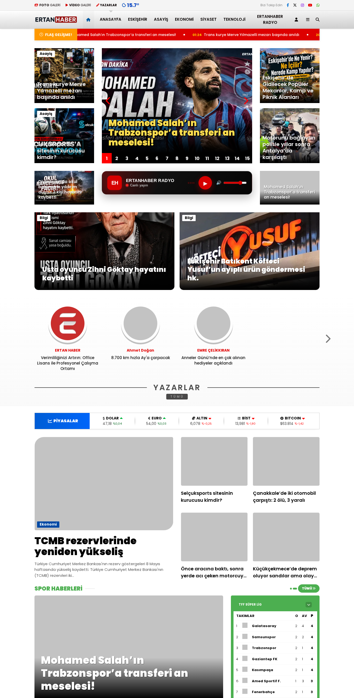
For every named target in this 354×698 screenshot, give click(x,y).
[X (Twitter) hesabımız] (295, 5)
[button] (89, 19)
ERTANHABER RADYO (270, 19)
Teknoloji (234, 19)
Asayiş (161, 19)
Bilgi (44, 217)
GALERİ (49, 5)
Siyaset (208, 19)
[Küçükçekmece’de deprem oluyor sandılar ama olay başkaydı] (286, 537)
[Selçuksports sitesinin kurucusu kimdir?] (214, 461)
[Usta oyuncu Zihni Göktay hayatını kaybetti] (104, 288)
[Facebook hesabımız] (288, 5)
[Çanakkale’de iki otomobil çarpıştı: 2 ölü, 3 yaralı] (286, 461)
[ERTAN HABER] (55, 21)
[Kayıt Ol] (297, 19)
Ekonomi (184, 19)
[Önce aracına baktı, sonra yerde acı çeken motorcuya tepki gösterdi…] (214, 537)
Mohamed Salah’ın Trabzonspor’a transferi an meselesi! (79, 35)
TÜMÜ (177, 396)
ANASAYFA (110, 19)
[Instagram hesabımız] (302, 5)
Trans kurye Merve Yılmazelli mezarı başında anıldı (207, 35)
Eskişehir (137, 19)
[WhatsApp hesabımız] (318, 5)
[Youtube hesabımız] (310, 5)
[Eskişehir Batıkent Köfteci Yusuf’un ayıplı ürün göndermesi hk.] (250, 288)
